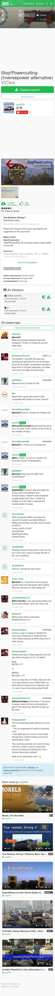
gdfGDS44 (17, 380)
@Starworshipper (20, 701)
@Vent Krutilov (19, 600)
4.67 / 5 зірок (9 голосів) (10, 211)
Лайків (27, 205)
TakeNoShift (17, 546)
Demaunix (16, 613)
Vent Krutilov (18, 514)
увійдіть (31, 767)
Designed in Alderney (10, 983)
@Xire (14, 457)
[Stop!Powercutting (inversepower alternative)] (27, 172)
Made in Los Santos (10, 986)
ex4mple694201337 (21, 597)
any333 (20, 104)
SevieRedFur (18, 565)
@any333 (16, 337)
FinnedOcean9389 (20, 409)
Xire (13, 393)
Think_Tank (17, 578)
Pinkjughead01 (19, 719)
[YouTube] (17, 107)
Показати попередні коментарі (27, 327)
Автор (22, 423)
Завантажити (29, 89)
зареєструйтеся (11, 770)
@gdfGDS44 (17, 490)
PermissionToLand (21, 355)
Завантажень (12, 205)
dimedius (16, 334)
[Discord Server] (21, 107)
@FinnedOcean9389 (21, 425)
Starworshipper (19, 629)
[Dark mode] (47, 3)
